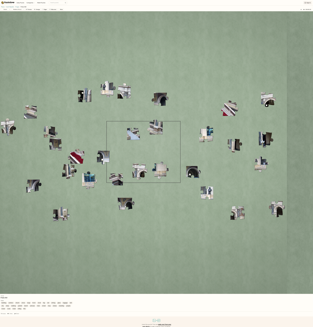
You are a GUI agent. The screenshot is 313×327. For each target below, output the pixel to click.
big (44, 303)
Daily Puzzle (20, 3)
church (17, 303)
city (3, 306)
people (68, 306)
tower (3, 309)
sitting (53, 303)
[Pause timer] (301, 9)
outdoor (11, 303)
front (34, 303)
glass (59, 303)
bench (26, 306)
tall (71, 303)
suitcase (32, 306)
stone (23, 303)
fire (24, 309)
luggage (65, 303)
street (44, 306)
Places (3, 7)
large (28, 303)
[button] (31, 2)
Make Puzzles (41, 3)
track (14, 309)
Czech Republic (10, 7)
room (8, 309)
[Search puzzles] (65, 2)
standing (61, 306)
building (4, 303)
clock (39, 303)
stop (49, 306)
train (38, 306)
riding (19, 309)
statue (55, 306)
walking (13, 306)
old (48, 303)
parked (20, 306)
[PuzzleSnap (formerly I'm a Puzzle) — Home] (7, 2)
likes (11, 313)
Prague (17, 7)
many (7, 306)
